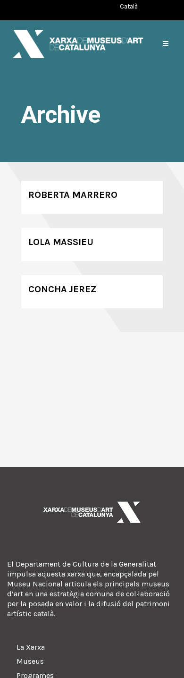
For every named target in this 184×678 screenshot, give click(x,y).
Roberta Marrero (72, 194)
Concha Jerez (62, 289)
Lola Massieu (60, 242)
